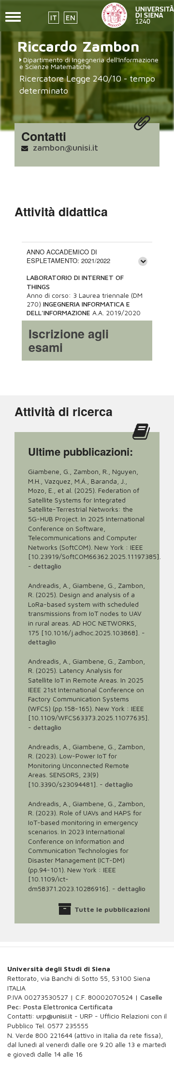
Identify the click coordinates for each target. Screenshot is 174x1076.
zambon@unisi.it (65, 147)
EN (70, 18)
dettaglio (47, 566)
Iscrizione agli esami (69, 340)
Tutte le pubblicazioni (112, 909)
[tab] (87, 256)
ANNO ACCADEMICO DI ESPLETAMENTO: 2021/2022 (68, 256)
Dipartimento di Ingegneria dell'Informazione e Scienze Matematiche (89, 63)
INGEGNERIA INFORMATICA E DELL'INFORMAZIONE (78, 308)
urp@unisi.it (54, 1016)
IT (53, 18)
